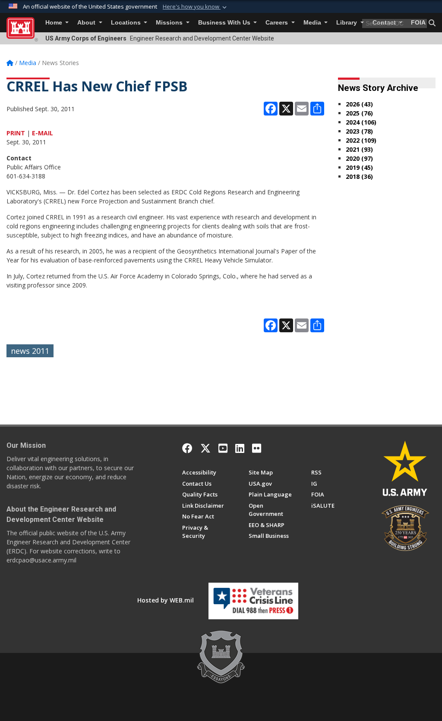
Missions (170, 22)
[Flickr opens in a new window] (256, 448)
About (87, 22)
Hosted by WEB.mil (165, 600)
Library (347, 22)
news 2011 (30, 351)
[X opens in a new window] (205, 448)
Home (54, 22)
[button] (195, 7)
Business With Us (225, 22)
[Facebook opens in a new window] (187, 448)
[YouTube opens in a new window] (222, 448)
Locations (126, 22)
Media (313, 22)
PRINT (15, 133)
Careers (277, 22)
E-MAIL (42, 133)
